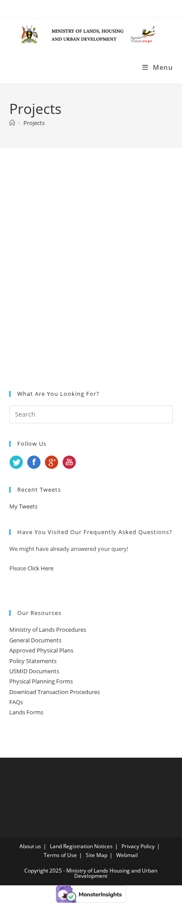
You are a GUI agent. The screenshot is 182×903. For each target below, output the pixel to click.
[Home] (12, 123)
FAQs (16, 702)
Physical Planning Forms (41, 681)
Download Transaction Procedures (54, 692)
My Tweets (23, 506)
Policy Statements (33, 661)
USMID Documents (34, 671)
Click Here (40, 568)
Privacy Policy (138, 846)
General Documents (35, 640)
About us (30, 846)
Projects (34, 123)
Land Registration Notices (81, 846)
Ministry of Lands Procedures (47, 630)
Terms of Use (60, 855)
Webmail (127, 855)
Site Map (96, 855)
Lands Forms (26, 712)
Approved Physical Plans (41, 650)
